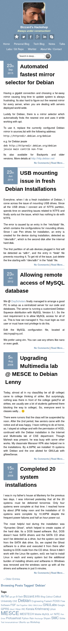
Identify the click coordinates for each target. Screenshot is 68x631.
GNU (30, 605)
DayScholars (18, 301)
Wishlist (32, 49)
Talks (62, 44)
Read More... (58, 162)
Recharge (39, 618)
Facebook (30, 37)
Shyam (47, 618)
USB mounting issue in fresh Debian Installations (31, 181)
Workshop (35, 622)
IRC (23, 609)
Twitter (23, 37)
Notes (52, 44)
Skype (51, 37)
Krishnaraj (42, 608)
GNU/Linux (37, 605)
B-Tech (19, 596)
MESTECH (27, 614)
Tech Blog (38, 44)
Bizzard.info (32, 596)
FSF (13, 605)
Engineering (37, 601)
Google (61, 605)
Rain (31, 618)
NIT (51, 614)
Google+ (37, 37)
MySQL (46, 614)
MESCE (10, 612)
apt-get (12, 596)
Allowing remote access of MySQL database (35, 283)
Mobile (38, 614)
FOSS (56, 601)
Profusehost (13, 618)
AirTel (5, 596)
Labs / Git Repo (15, 49)
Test (2, 622)
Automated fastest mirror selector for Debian (30, 74)
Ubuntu (22, 622)
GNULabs (50, 604)
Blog (43, 596)
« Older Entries (11, 579)
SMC (55, 617)
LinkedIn (44, 37)
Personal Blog (21, 44)
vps (28, 622)
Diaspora (16, 37)
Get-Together (22, 605)
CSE (15, 601)
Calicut (49, 596)
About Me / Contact (51, 49)
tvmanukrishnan (11, 622)
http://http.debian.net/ (43, 158)
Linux (53, 609)
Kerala (30, 609)
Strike (62, 618)
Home (6, 44)
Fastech (48, 601)
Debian (24, 600)
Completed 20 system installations (30, 477)
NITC (57, 614)
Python (25, 618)
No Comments (41, 162)
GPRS (5, 609)
